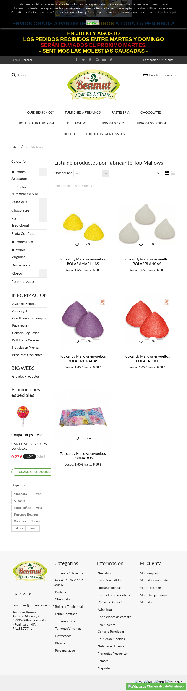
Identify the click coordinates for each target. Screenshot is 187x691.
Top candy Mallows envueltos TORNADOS (83, 455)
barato (33, 528)
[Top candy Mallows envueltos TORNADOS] (83, 418)
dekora (18, 528)
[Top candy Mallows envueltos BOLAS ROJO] (147, 321)
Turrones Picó (111, 123)
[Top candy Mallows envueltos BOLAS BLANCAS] (147, 224)
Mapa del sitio (107, 668)
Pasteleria (121, 112)
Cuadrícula (167, 173)
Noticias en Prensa (25, 347)
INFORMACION (29, 295)
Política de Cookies (25, 340)
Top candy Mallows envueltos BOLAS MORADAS (83, 358)
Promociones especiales (25, 392)
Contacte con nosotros (113, 595)
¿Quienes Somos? (40, 112)
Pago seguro (20, 325)
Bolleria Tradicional (37, 123)
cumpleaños (22, 507)
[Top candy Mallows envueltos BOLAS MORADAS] (83, 321)
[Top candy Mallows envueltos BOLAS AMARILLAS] (83, 224)
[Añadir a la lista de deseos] (76, 244)
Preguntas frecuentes (26, 355)
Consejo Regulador (25, 333)
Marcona (20, 521)
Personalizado (22, 281)
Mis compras (149, 573)
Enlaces (102, 661)
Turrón (37, 494)
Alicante (19, 501)
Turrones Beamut (26, 514)
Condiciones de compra (28, 318)
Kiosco (69, 134)
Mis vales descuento (154, 580)
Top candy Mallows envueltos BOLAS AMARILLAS (83, 261)
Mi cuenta (150, 563)
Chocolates (150, 112)
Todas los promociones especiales (43, 472)
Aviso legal (19, 311)
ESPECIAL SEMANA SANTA (25, 190)
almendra (20, 494)
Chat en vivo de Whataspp (165, 686)
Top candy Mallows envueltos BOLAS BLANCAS (147, 261)
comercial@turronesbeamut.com (36, 605)
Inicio (15, 147)
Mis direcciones (151, 587)
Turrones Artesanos (83, 112)
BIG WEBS (23, 368)
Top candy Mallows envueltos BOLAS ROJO (147, 358)
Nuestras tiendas (109, 587)
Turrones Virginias (151, 123)
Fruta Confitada (23, 233)
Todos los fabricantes (105, 134)
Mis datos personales (154, 595)
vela (39, 507)
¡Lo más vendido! (109, 580)
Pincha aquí (166, 12)
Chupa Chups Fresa (26, 434)
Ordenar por (63, 173)
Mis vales (146, 602)
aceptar (92, 22)
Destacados (77, 123)
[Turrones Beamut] (93, 84)
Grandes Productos (25, 376)
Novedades (105, 573)
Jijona (35, 521)
